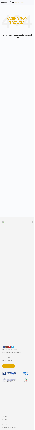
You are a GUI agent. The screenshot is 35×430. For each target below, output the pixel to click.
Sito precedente (8, 366)
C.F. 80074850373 (7, 361)
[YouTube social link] (9, 347)
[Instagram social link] (6, 347)
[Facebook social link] (3, 347)
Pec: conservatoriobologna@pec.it (11, 352)
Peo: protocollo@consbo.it (9, 349)
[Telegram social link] (12, 347)
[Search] (31, 2)
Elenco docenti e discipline (9, 428)
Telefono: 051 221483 (8, 355)
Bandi (3, 422)
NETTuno (4, 419)
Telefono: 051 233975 (8, 358)
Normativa (5, 425)
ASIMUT (4, 417)
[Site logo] (17, 2)
